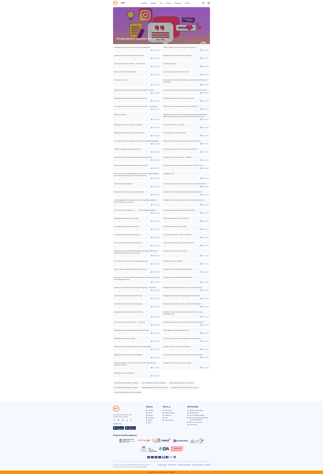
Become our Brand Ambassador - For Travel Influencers (199, 419)
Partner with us (169, 420)
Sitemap (207, 465)
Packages (178, 3)
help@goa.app (117, 424)
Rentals (153, 3)
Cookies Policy (162, 465)
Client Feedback (169, 413)
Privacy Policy (172, 465)
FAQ (166, 418)
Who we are (168, 410)
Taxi (161, 3)
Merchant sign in (194, 413)
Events (187, 3)
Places (168, 3)
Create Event (193, 425)
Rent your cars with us (195, 422)
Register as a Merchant (196, 410)
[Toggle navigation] (208, 3)
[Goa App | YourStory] (177, 449)
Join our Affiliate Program (196, 415)
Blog (149, 423)
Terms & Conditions (197, 465)
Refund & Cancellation (184, 465)
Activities (144, 3)
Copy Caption (156, 50)
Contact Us (168, 415)
